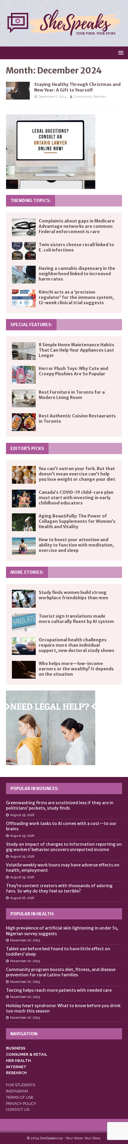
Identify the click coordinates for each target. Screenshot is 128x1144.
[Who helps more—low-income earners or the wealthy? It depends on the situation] (24, 670)
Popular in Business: (34, 788)
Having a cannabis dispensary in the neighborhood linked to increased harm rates (77, 274)
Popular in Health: (32, 914)
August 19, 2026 (22, 815)
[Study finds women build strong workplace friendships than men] (24, 599)
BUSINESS (15, 1048)
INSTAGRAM (17, 1091)
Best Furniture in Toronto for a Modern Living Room (72, 395)
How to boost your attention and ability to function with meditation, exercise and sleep (76, 545)
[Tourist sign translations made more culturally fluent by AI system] (24, 622)
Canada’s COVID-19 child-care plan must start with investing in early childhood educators (76, 498)
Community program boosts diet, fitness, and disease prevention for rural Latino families (60, 972)
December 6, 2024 (52, 97)
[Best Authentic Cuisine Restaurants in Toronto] (24, 422)
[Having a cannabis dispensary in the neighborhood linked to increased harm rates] (24, 274)
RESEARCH (16, 1073)
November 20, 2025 (25, 940)
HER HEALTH (18, 1060)
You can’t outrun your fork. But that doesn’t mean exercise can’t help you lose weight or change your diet (77, 474)
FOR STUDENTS (20, 1085)
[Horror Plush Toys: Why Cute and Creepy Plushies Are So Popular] (24, 375)
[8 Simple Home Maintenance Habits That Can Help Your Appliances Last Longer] (24, 351)
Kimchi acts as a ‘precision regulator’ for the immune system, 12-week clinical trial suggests (76, 297)
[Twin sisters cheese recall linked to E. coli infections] (24, 251)
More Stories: (26, 572)
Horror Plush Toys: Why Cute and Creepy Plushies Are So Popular (73, 371)
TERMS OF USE (20, 1097)
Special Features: (31, 324)
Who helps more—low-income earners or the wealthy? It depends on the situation (76, 669)
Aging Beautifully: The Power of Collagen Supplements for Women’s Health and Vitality (77, 521)
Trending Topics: (30, 200)
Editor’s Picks (27, 448)
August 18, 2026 (22, 898)
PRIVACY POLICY (21, 1103)
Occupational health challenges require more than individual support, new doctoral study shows (76, 645)
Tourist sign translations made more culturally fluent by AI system (76, 618)
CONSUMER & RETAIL (26, 1054)
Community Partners (90, 97)
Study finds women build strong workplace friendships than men (73, 595)
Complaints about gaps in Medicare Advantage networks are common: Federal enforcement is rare (77, 226)
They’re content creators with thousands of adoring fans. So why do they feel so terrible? (59, 888)
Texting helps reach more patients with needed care (59, 990)
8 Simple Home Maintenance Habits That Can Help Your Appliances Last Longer (76, 350)
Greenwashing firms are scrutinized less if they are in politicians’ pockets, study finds (59, 805)
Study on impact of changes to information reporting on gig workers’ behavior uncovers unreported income (64, 847)
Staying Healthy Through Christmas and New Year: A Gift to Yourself (77, 87)
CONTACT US (17, 1109)
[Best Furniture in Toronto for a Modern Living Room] (24, 398)
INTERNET (16, 1067)
